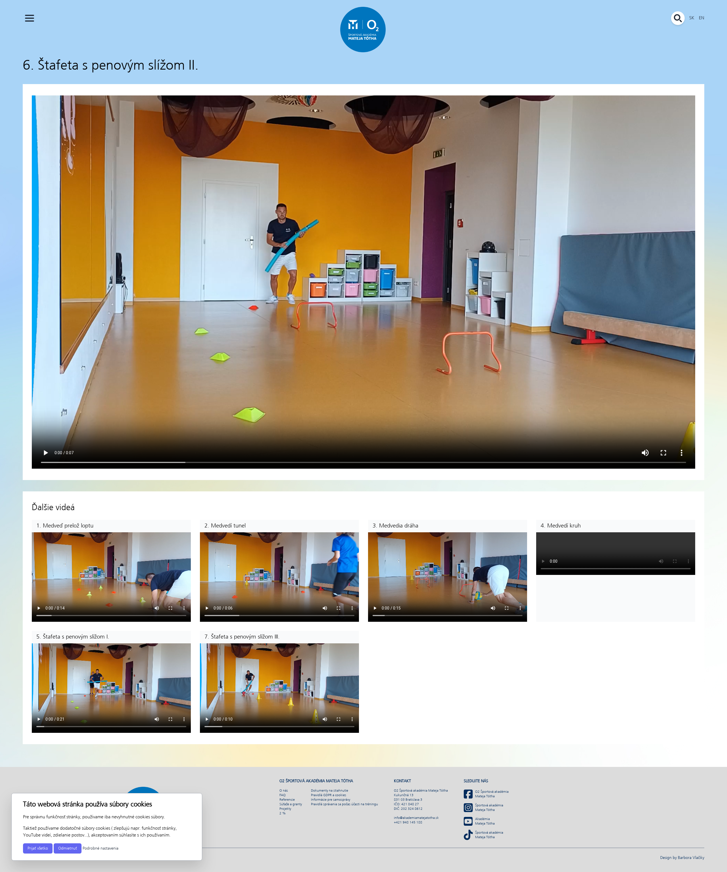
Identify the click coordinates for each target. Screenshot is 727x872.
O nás (283, 790)
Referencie (287, 800)
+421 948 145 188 (408, 822)
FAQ (282, 795)
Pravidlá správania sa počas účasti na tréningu (344, 804)
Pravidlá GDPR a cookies (328, 795)
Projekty (285, 809)
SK (691, 18)
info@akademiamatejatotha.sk (416, 818)
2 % (282, 813)
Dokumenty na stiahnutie (329, 790)
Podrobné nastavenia (100, 848)
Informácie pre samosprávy (330, 800)
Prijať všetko (38, 848)
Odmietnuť (67, 848)
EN (701, 18)
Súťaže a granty (290, 804)
